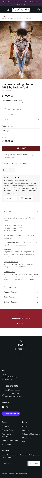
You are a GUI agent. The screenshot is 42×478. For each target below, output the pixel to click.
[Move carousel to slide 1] (17, 323)
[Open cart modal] (38, 10)
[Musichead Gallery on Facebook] (3, 407)
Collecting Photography (31, 434)
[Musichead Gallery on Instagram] (6, 407)
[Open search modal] (7, 10)
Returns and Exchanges (6, 435)
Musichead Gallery (21, 473)
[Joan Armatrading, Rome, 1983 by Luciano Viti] (21, 50)
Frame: (8, 126)
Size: (7, 115)
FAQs (24, 442)
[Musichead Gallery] (21, 10)
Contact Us (6, 426)
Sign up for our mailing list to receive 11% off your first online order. (21, 3)
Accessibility (6, 444)
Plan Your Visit (27, 438)
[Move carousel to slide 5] (24, 323)
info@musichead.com (13, 390)
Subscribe (34, 463)
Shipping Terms (7, 430)
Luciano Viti (8, 91)
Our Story (26, 426)
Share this (10, 170)
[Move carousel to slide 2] (19, 323)
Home (4, 16)
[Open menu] (3, 10)
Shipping (5, 163)
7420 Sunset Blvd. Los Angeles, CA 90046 (14, 395)
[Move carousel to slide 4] (22, 323)
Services (25, 430)
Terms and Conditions (10, 440)
